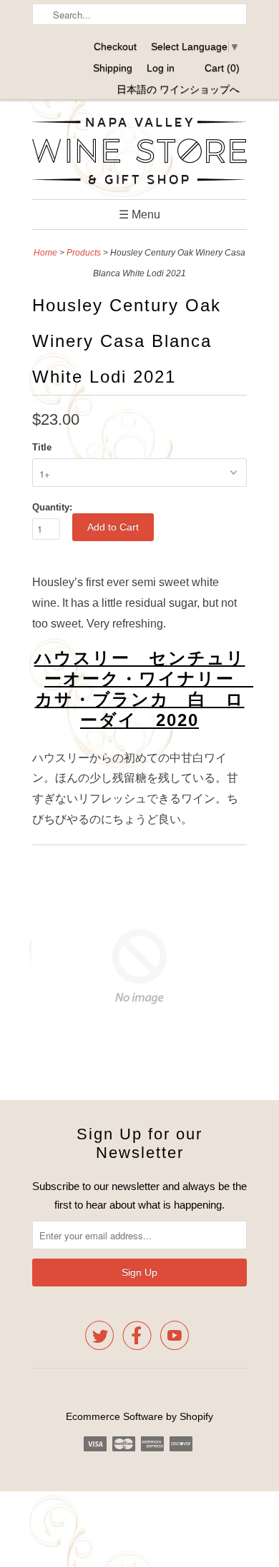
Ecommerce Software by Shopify (139, 1416)
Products (84, 253)
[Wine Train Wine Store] (139, 153)
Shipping (112, 68)
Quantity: (52, 507)
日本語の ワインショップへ (178, 89)
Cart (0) (222, 68)
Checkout (115, 46)
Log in (161, 68)
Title (42, 447)
